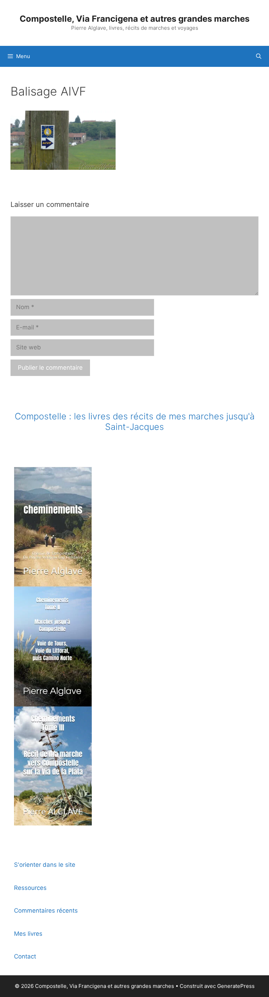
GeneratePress (236, 986)
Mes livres (28, 933)
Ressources (30, 887)
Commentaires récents (46, 910)
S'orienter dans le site (44, 864)
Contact (25, 956)
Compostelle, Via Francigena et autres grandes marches (134, 19)
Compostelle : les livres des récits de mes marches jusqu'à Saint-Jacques (135, 421)
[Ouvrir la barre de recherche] (258, 56)
